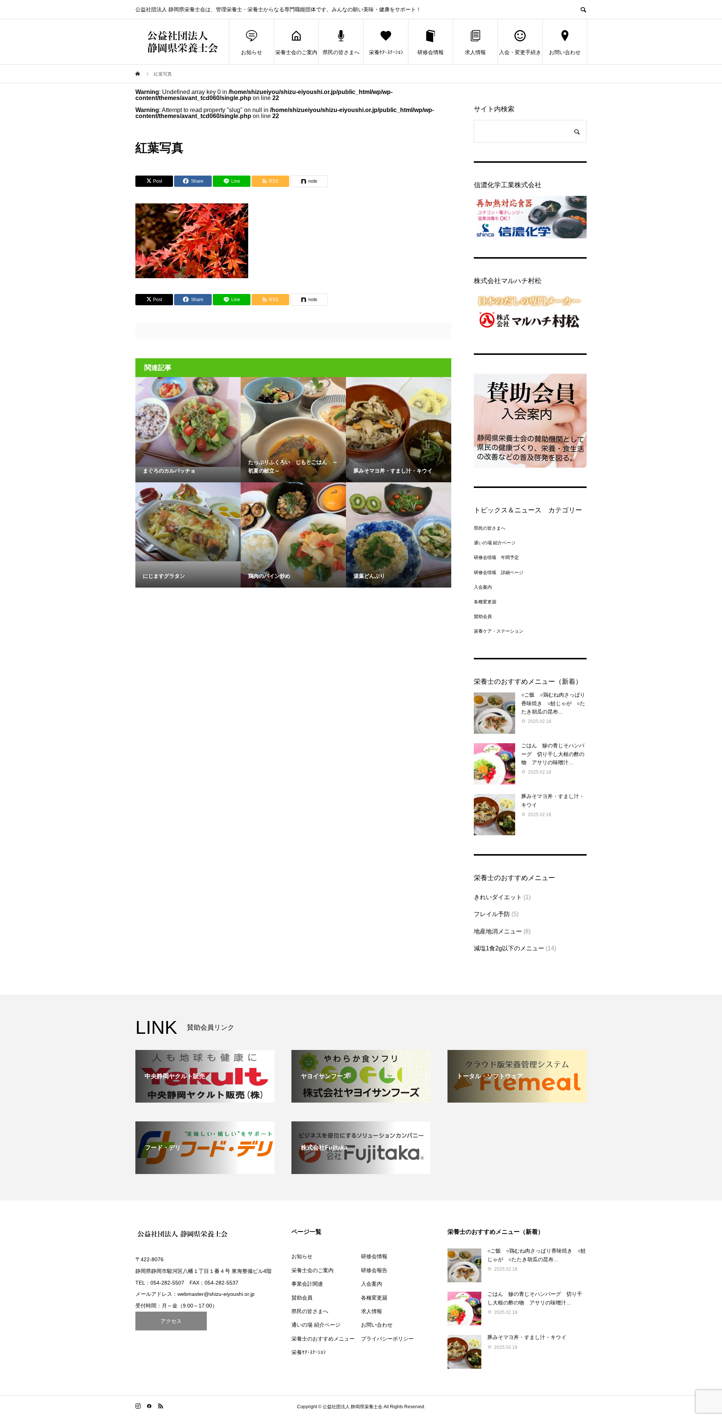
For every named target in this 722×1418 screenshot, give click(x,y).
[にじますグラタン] (188, 521)
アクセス (171, 1321)
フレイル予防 (492, 914)
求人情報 (475, 52)
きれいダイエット (498, 897)
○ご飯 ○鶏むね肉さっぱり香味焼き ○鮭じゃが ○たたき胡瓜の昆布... (553, 703)
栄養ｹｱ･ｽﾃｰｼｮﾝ (386, 52)
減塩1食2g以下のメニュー (509, 948)
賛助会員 (483, 616)
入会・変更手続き (520, 52)
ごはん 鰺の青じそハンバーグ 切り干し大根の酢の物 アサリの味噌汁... (552, 753)
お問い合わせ (565, 52)
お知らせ (251, 52)
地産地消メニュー (498, 931)
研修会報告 (374, 1270)
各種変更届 (485, 601)
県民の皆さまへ (341, 52)
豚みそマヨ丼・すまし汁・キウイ (526, 1337)
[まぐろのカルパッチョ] (188, 422)
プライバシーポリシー (387, 1339)
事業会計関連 (307, 1284)
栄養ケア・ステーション (498, 631)
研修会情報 (430, 52)
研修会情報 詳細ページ (498, 572)
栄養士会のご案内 (296, 52)
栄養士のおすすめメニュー (323, 1339)
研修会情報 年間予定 (496, 557)
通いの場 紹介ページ (495, 542)
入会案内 (483, 587)
